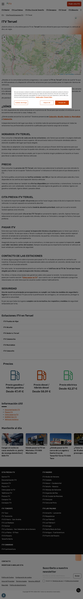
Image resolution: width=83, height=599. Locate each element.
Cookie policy (39, 97)
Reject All (47, 102)
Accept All (62, 102)
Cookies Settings (21, 102)
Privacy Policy (48, 97)
